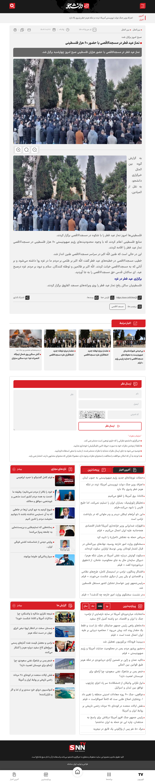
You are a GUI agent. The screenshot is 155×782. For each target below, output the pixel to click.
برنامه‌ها (109, 779)
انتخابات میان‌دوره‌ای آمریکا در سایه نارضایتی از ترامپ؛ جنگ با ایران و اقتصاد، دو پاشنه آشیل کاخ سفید (113, 616)
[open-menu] (143, 6)
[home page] (77, 772)
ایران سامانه (71, 764)
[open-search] (12, 6)
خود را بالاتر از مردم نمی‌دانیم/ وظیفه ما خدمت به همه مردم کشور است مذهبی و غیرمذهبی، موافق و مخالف (31, 497)
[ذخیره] (22, 30)
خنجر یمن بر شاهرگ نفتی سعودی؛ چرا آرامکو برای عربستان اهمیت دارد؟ (116, 674)
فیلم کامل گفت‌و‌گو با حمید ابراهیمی (34, 477)
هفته (100, 606)
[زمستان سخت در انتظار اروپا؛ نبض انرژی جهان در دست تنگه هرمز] (65, 631)
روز (107, 606)
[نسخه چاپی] (15, 30)
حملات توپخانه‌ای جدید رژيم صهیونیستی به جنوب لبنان (113, 478)
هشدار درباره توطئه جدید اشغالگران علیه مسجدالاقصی (96, 353)
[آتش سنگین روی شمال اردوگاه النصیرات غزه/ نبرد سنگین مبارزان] (25, 339)
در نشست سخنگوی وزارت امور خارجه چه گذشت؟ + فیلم (112, 595)
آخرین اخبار (124, 470)
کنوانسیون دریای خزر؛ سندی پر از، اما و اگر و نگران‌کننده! (31, 692)
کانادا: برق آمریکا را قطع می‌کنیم (125, 496)
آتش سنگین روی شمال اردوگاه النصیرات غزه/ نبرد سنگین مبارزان (25, 356)
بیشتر (17, 469)
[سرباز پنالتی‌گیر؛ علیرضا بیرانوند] (65, 559)
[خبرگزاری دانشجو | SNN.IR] (77, 6)
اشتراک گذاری (18, 298)
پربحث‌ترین (93, 470)
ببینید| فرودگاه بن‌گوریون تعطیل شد (123, 642)
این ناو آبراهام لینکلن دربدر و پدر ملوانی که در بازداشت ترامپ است (113, 517)
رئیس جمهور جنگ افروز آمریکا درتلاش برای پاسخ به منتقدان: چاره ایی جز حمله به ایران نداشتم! (115, 720)
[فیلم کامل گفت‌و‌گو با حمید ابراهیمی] (65, 480)
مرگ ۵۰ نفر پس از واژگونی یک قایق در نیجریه (118, 729)
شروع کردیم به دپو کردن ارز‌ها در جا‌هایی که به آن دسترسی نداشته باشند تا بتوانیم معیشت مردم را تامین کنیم (31, 514)
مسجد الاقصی (117, 307)
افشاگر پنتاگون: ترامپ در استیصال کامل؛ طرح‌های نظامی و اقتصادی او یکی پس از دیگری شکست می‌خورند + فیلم (112, 574)
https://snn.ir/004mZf (126, 297)
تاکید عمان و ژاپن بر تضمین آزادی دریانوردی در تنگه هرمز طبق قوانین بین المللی (112, 662)
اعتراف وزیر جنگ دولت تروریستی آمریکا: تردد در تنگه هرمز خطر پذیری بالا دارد (101, 18)
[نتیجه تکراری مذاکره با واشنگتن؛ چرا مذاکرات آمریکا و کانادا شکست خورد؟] (65, 617)
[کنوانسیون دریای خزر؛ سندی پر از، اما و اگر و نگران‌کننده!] (65, 693)
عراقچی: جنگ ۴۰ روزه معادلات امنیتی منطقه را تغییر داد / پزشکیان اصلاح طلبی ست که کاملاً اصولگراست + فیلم (112, 697)
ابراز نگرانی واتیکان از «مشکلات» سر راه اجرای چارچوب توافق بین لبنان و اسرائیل (114, 685)
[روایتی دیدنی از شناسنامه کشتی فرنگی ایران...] (65, 545)
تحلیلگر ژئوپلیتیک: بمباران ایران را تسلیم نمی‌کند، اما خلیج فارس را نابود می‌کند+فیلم (112, 505)
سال (86, 606)
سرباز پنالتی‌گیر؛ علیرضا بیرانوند (38, 556)
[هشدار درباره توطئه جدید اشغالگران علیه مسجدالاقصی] (95, 339)
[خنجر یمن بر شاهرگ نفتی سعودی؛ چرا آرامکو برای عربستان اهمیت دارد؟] (65, 664)
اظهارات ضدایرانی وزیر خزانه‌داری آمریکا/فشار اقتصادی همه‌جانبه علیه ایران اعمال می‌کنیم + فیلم (114, 528)
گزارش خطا (105, 297)
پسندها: (90, 298)
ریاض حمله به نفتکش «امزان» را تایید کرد (120, 537)
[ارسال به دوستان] (29, 30)
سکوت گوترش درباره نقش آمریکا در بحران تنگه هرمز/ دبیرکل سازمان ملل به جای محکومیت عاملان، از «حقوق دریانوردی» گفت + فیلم (112, 560)
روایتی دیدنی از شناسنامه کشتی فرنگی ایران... (33, 544)
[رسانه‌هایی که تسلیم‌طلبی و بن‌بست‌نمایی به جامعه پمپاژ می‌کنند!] (65, 530)
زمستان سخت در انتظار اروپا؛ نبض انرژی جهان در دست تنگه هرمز (32, 630)
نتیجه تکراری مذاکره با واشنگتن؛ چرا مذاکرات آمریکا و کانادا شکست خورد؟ (34, 616)
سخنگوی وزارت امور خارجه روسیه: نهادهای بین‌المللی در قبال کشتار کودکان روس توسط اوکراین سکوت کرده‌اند (113, 546)
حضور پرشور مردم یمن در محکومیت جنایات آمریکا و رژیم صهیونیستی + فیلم (112, 651)
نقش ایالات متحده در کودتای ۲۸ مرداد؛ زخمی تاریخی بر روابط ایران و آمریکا (113, 708)
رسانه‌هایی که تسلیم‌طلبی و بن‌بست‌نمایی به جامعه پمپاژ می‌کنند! (32, 529)
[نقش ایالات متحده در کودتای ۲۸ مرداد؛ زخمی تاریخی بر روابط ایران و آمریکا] (65, 678)
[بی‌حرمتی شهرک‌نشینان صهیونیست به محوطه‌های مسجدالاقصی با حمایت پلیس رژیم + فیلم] (129, 339)
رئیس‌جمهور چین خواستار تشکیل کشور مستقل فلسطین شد (112, 586)
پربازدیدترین (46, 779)
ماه (92, 606)
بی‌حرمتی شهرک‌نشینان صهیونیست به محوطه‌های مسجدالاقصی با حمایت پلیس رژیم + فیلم (129, 357)
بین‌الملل (136, 30)
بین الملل (125, 30)
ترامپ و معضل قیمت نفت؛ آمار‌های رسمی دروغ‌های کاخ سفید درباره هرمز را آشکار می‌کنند (31, 648)
